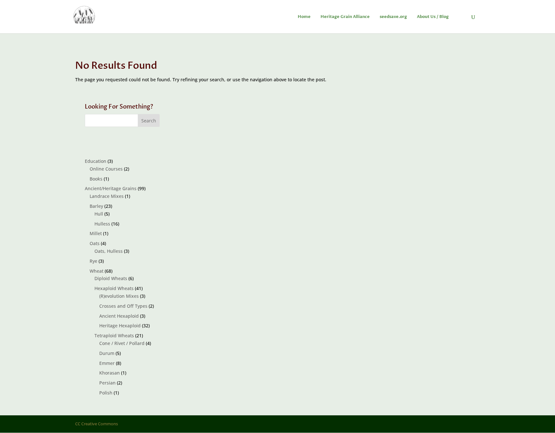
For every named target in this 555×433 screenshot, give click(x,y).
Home (304, 17)
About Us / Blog (433, 17)
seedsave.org (393, 17)
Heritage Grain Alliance (345, 17)
